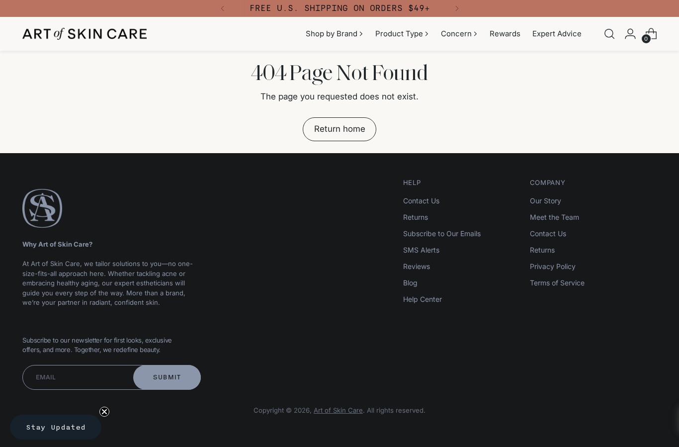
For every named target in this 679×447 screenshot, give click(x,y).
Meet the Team (554, 217)
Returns (415, 217)
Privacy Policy (553, 266)
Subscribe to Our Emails (442, 233)
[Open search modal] (609, 34)
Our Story (545, 200)
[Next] (457, 8)
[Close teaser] (104, 412)
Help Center (422, 299)
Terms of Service (557, 282)
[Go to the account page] (630, 34)
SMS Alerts (421, 250)
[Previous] (223, 8)
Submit (167, 377)
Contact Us (421, 200)
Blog (410, 282)
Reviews (416, 266)
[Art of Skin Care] (84, 34)
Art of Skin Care (338, 410)
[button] (55, 427)
